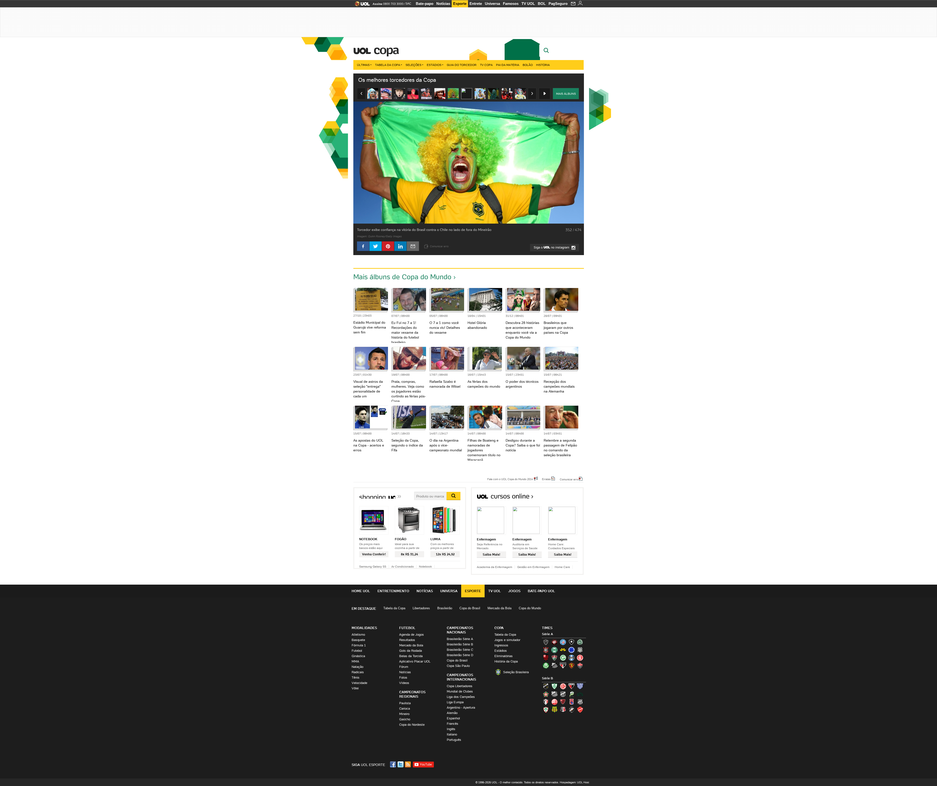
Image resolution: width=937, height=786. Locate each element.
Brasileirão (444, 608)
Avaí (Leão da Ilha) (580, 686)
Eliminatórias (503, 656)
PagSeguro (558, 3)
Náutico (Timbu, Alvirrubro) (554, 702)
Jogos (514, 591)
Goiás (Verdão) (563, 658)
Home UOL (361, 591)
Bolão (528, 65)
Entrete (475, 3)
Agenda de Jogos (411, 634)
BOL (542, 3)
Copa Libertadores (459, 686)
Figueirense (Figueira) (580, 650)
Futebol (357, 651)
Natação (357, 667)
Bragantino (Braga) (554, 694)
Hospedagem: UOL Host (574, 782)
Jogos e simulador (507, 640)
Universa (492, 3)
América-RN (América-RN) (563, 686)
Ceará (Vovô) (563, 694)
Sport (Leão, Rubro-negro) (571, 665)
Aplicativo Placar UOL (414, 661)
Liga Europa (455, 702)
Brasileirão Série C (460, 650)
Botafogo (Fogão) (571, 642)
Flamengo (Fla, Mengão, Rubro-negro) (546, 658)
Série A (547, 634)
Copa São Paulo (458, 666)
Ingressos (501, 645)
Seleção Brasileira (516, 672)
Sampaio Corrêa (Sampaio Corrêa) (554, 710)
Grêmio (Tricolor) (571, 658)
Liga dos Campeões (461, 697)
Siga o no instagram (552, 247)
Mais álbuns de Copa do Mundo (402, 277)
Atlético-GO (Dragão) (571, 686)
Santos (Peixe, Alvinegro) (554, 665)
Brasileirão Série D (460, 655)
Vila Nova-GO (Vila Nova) (580, 710)
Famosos (511, 3)
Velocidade (359, 683)
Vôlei (355, 688)
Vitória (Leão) (580, 665)
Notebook (425, 566)
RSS (408, 764)
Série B (547, 678)
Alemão (452, 713)
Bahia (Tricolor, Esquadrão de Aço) (563, 642)
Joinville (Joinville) (546, 702)
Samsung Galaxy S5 (372, 566)
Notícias (443, 3)
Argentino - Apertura (461, 707)
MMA (355, 661)
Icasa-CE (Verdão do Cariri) (580, 694)
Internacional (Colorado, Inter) (580, 658)
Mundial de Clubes (460, 691)
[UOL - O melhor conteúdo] (361, 5)
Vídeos (404, 683)
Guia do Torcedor (462, 65)
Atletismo (358, 634)
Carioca (404, 708)
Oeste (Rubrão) (563, 702)
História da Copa (506, 661)
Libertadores (421, 608)
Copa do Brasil (469, 608)
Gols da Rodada (410, 651)
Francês (452, 724)
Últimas (363, 65)
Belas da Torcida (411, 656)
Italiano (452, 734)
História (543, 65)
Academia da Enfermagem (494, 567)
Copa (386, 49)
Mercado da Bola (499, 608)
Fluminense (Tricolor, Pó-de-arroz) (554, 658)
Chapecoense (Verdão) (580, 642)
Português (454, 740)
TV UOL (528, 3)
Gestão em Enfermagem (533, 567)
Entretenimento (393, 591)
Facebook (393, 764)
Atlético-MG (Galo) (546, 642)
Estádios (434, 65)
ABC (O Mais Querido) (546, 686)
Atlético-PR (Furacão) (554, 642)
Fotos (403, 677)
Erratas (546, 478)
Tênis (355, 677)
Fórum (403, 667)
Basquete (358, 640)
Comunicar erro (569, 479)
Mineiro (404, 714)
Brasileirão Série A (460, 639)
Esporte (460, 3)
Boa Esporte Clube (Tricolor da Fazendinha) (546, 694)
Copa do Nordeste (412, 725)
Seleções (413, 65)
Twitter (401, 764)
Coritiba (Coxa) (554, 650)
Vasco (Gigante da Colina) (571, 710)
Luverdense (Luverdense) (571, 694)
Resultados (407, 640)
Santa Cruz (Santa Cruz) (563, 710)
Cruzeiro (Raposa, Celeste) (571, 650)
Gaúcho (404, 719)
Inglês (451, 729)
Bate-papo (424, 3)
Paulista (405, 703)
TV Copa (486, 65)
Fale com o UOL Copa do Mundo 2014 (510, 478)
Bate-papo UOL (541, 591)
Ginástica (358, 656)
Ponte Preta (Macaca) (580, 702)
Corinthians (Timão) (546, 650)
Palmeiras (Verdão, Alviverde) (546, 665)
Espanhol (453, 718)
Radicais (358, 672)
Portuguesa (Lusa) (546, 710)
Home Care (562, 567)
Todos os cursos (567, 498)
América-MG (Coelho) (554, 686)
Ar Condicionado (402, 566)
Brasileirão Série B (460, 644)
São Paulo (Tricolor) (563, 665)
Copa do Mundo (530, 608)
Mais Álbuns (566, 93)
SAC (408, 3)
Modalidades (364, 628)
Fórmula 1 (359, 645)
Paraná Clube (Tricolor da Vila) (571, 702)
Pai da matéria (507, 65)
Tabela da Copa (387, 65)
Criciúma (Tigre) (563, 650)
